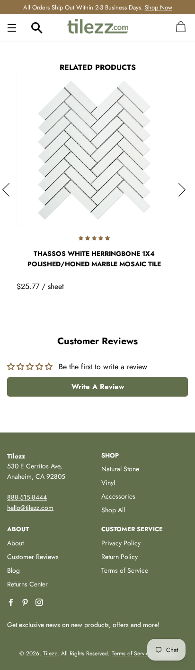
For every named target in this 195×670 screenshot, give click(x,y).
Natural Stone (120, 469)
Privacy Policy (121, 543)
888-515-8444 (27, 497)
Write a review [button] (97, 387)
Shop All (113, 510)
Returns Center (27, 584)
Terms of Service (124, 570)
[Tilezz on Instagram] (40, 603)
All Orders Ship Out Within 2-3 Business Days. (97, 6)
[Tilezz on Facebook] (12, 603)
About (15, 543)
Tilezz (50, 653)
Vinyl (108, 482)
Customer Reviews (33, 556)
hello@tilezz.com (30, 507)
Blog (13, 570)
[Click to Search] (37, 27)
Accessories (118, 496)
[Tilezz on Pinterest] (26, 603)
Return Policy (119, 556)
